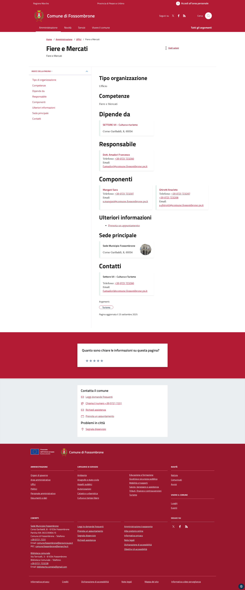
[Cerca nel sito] (208, 15)
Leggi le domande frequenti (90, 526)
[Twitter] (172, 15)
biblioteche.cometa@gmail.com (52, 566)
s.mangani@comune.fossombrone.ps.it (125, 201)
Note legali (129, 540)
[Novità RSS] (183, 15)
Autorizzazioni (84, 489)
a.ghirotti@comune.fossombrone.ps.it (181, 205)
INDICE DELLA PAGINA (41, 71)
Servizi (81, 28)
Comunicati (176, 479)
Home (49, 39)
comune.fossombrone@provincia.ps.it (55, 543)
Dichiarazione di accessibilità (138, 544)
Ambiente (82, 475)
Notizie (174, 475)
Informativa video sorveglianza (186, 581)
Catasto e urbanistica (87, 493)
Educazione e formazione (141, 475)
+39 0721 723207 (124, 193)
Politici (34, 489)
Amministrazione (48, 28)
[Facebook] (177, 15)
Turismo (133, 495)
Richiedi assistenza (86, 540)
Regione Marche (41, 3)
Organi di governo (39, 475)
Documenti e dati (39, 498)
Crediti (65, 581)
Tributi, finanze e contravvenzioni (145, 491)
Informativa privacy (133, 535)
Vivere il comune (101, 28)
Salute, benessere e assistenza (144, 487)
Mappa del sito (152, 581)
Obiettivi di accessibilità (135, 549)
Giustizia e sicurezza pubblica (143, 479)
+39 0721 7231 (38, 539)
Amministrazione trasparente (138, 526)
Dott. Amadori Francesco (116, 155)
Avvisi (174, 484)
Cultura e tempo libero (88, 498)
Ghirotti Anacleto (168, 190)
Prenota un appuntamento (124, 225)
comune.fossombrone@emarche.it (51, 546)
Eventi (174, 508)
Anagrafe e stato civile (88, 479)
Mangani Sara (110, 190)
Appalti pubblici (84, 484)
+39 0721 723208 (168, 197)
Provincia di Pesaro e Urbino (110, 3)
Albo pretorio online (133, 531)
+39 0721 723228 (39, 563)
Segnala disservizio (86, 535)
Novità (67, 28)
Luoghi (174, 503)
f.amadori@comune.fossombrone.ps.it (125, 166)
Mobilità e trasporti (138, 483)
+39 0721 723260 (124, 158)
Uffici (78, 39)
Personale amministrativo (43, 493)
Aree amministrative (40, 479)
